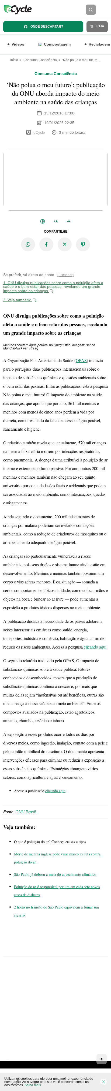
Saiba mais (33, 1085)
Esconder (65, 275)
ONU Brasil (25, 812)
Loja (99, 26)
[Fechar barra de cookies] (103, 1082)
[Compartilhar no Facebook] (46, 244)
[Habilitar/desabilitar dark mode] (42, 221)
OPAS (81, 360)
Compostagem (57, 44)
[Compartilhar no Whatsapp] (28, 244)
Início (14, 60)
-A (68, 221)
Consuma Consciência (40, 60)
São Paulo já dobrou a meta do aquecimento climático (55, 874)
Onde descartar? (46, 26)
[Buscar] (91, 10)
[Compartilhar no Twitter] (65, 244)
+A (56, 221)
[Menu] (105, 10)
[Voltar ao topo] (101, 1059)
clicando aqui (95, 647)
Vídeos (18, 44)
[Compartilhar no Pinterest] (83, 244)
